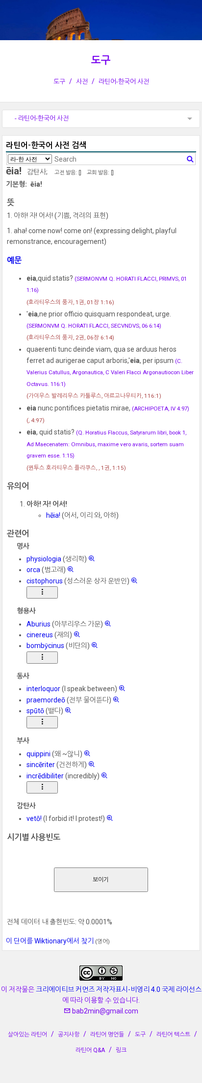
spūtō (35, 711)
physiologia (43, 559)
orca (33, 570)
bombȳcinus (45, 646)
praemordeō (45, 700)
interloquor (43, 689)
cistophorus (44, 581)
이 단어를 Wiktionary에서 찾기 (50, 941)
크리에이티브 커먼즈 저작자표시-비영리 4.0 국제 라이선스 (119, 989)
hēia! (53, 515)
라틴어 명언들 (107, 1034)
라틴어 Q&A (90, 1050)
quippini (38, 754)
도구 (101, 60)
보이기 (101, 879)
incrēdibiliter (45, 776)
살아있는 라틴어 (27, 1034)
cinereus (39, 635)
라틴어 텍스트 (173, 1034)
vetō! (34, 818)
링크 (121, 1050)
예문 (14, 260)
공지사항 (68, 1034)
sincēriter (40, 765)
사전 (82, 81)
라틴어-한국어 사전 (124, 81)
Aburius (38, 624)
